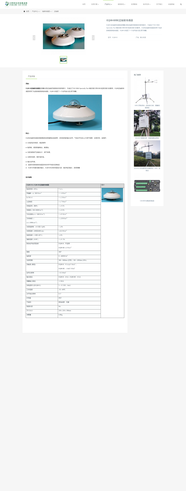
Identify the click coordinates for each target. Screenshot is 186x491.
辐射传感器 (46, 11)
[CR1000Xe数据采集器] (147, 186)
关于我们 (159, 4)
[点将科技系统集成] (16, 4)
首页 (83, 4)
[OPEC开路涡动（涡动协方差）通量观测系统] (147, 90)
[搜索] (181, 4)
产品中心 (35, 11)
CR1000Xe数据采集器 (147, 201)
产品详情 (31, 76)
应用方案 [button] (94, 4)
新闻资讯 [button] (121, 4)
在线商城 (171, 4)
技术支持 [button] (146, 4)
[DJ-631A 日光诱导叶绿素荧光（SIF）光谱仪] (147, 153)
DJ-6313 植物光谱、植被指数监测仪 (147, 138)
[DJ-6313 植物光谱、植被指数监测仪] (147, 123)
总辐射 (56, 11)
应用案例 (134, 4)
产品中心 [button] (108, 4)
